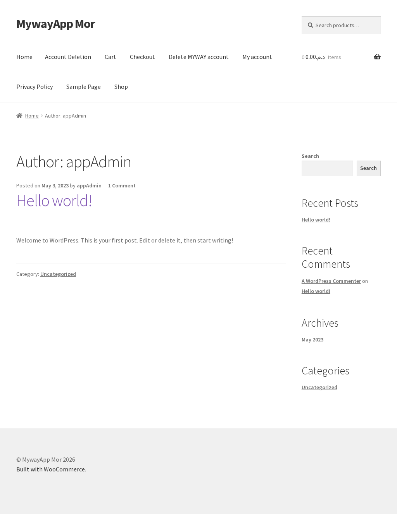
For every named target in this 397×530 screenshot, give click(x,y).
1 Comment (122, 185)
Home (24, 57)
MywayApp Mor (55, 23)
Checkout (142, 57)
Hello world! (54, 200)
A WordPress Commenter (331, 280)
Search (310, 155)
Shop (121, 86)
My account (257, 57)
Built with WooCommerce (50, 469)
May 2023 (312, 339)
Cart (110, 57)
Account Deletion (68, 57)
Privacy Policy (34, 86)
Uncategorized (58, 273)
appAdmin (89, 185)
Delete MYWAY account (199, 57)
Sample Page (83, 86)
